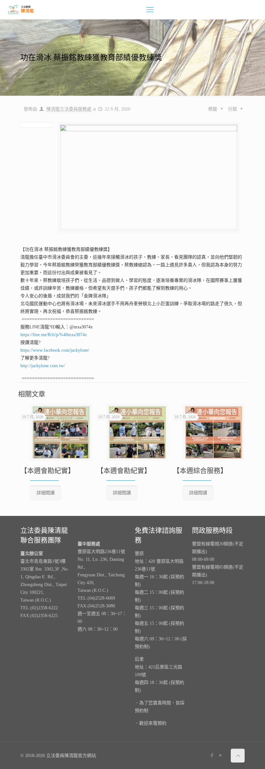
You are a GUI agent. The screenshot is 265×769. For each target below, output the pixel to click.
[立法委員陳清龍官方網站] (21, 9)
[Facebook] (212, 755)
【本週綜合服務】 (200, 471)
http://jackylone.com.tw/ (42, 365)
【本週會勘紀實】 (47, 471)
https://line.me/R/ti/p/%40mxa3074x (53, 334)
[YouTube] (220, 755)
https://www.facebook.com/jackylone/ (54, 350)
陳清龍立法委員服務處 (68, 109)
